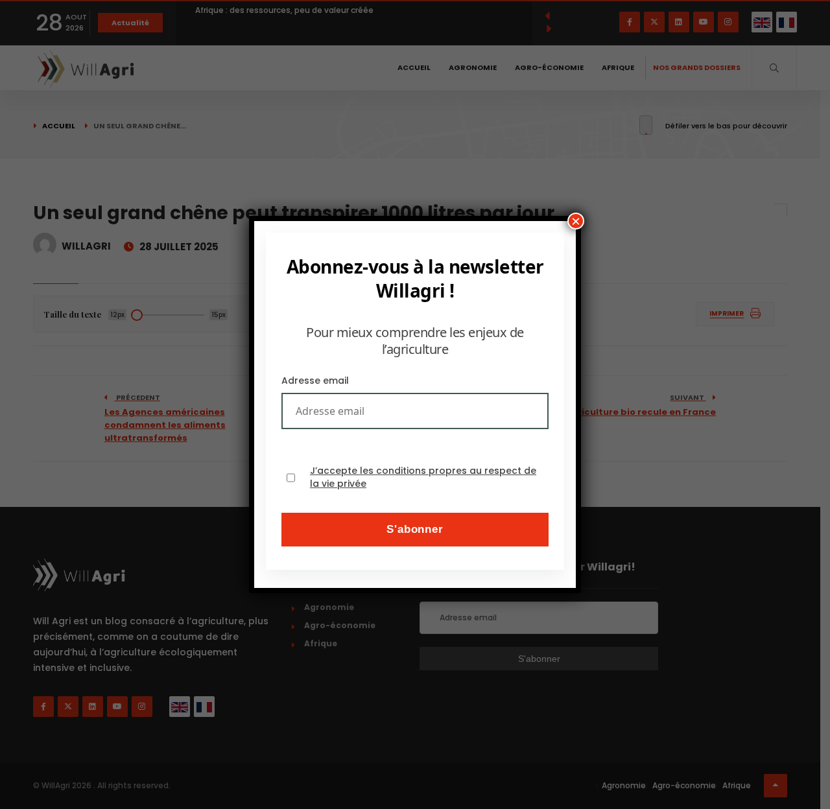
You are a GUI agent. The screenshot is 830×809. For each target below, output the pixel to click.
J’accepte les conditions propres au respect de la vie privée (423, 477)
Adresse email (315, 380)
